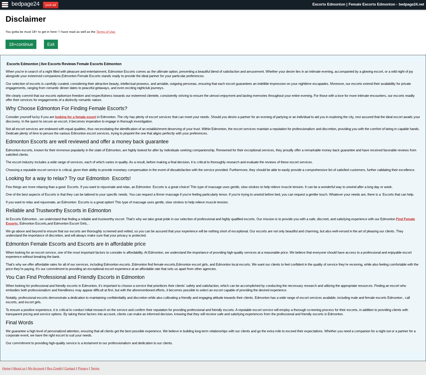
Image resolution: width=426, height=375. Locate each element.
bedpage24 (25, 3)
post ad (50, 5)
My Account (36, 368)
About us (19, 368)
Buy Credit (54, 368)
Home (6, 368)
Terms (95, 368)
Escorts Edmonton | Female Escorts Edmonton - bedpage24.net (368, 4)
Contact (69, 368)
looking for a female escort (75, 117)
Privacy (83, 368)
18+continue (21, 44)
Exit (51, 44)
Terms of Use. (106, 31)
